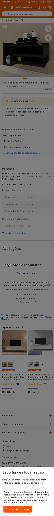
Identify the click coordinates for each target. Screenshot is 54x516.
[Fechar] (50, 471)
